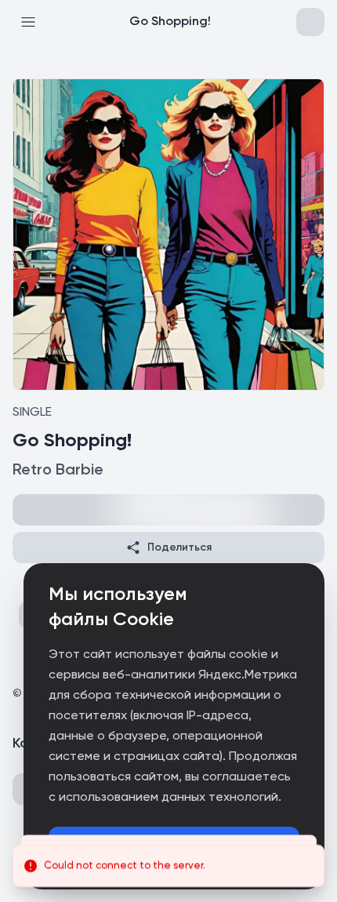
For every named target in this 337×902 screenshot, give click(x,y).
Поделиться (179, 547)
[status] (168, 866)
